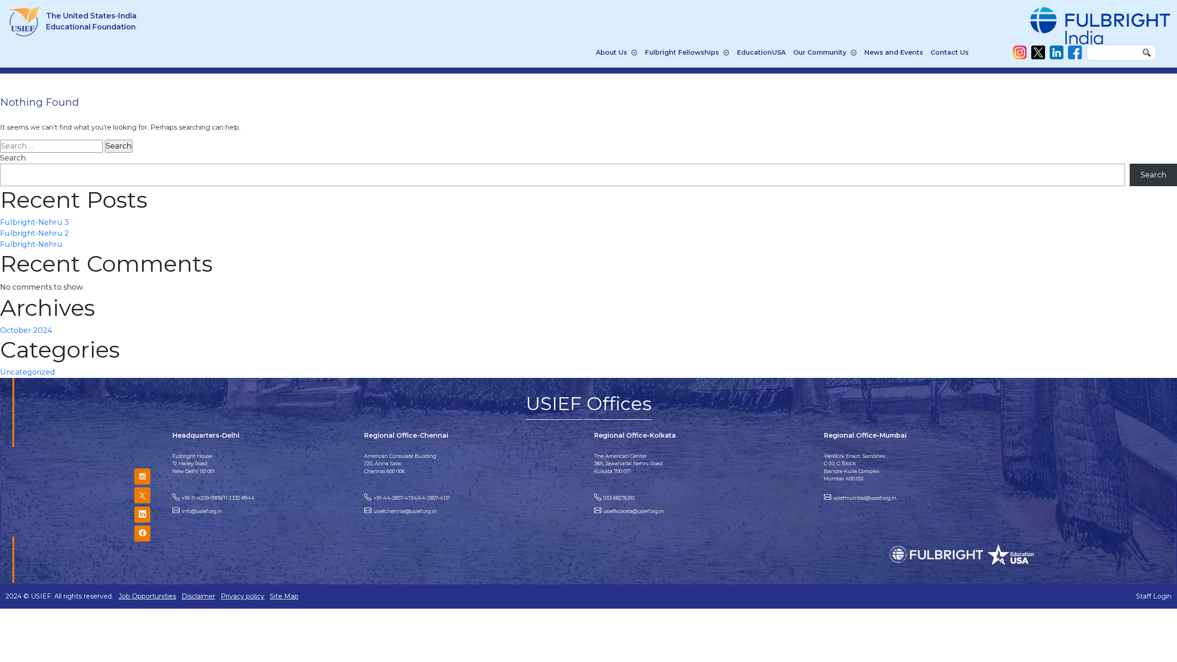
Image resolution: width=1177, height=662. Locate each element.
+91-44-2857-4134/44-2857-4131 (411, 498)
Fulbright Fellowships (682, 52)
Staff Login (1153, 596)
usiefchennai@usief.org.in (405, 511)
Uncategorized (27, 372)
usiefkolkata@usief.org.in (633, 511)
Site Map (284, 596)
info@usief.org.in (202, 511)
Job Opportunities (147, 596)
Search (13, 158)
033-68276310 (618, 498)
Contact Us (950, 52)
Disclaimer (198, 596)
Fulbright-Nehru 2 (34, 233)
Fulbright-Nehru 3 (34, 222)
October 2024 (26, 330)
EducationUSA (761, 52)
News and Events (893, 52)
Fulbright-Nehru (31, 244)
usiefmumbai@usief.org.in (865, 498)
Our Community (819, 52)
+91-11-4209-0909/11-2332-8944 (218, 498)
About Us (611, 52)
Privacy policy (242, 596)
